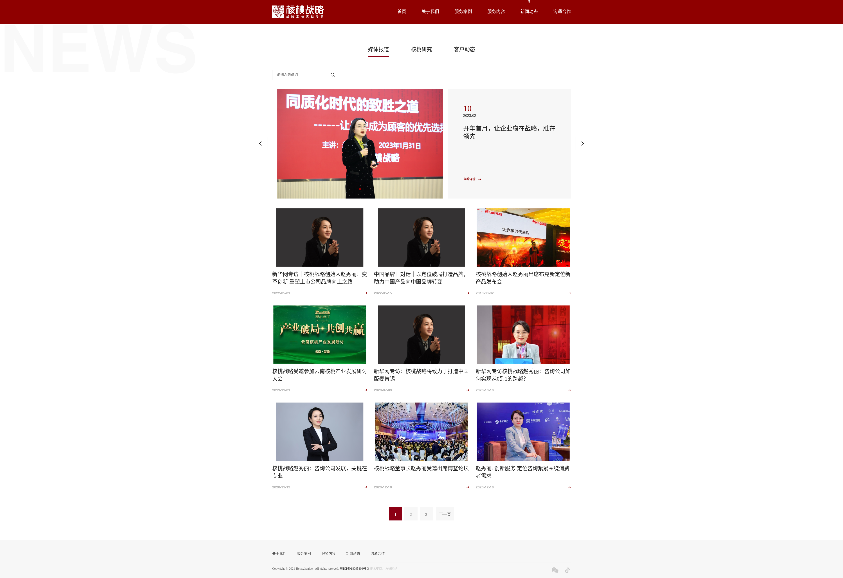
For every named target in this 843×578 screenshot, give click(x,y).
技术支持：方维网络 (383, 569)
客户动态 (464, 49)
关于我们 (430, 12)
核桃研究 (421, 49)
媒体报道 (378, 49)
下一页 (445, 515)
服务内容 (496, 12)
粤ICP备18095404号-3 (354, 569)
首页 (401, 12)
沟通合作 (562, 12)
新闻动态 (529, 12)
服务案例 (463, 12)
